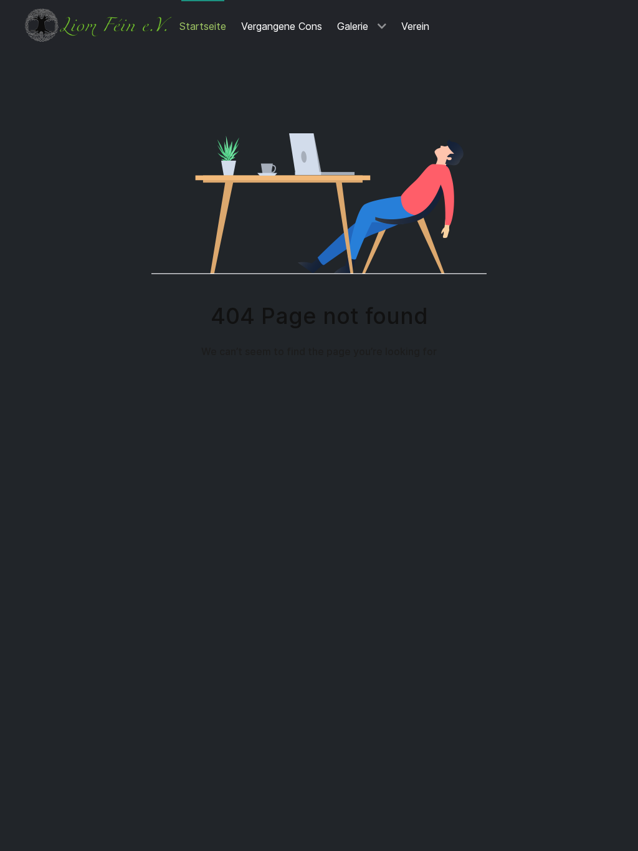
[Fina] (98, 25)
